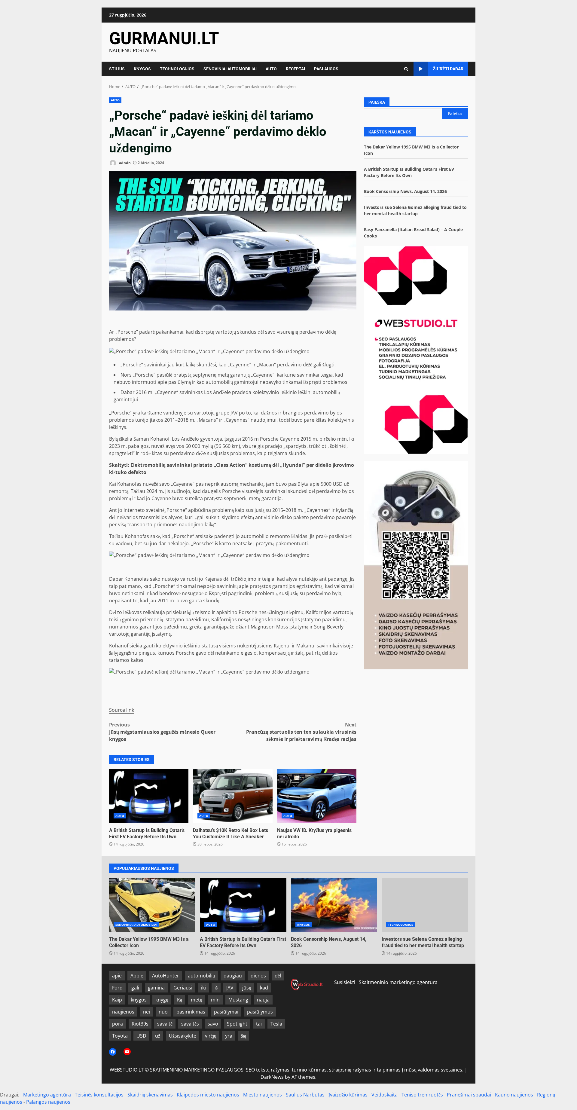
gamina (156, 987)
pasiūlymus (260, 1011)
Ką (179, 999)
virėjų (210, 1035)
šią (243, 1035)
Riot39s (140, 1023)
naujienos (123, 1011)
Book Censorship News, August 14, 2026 (405, 191)
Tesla (276, 1023)
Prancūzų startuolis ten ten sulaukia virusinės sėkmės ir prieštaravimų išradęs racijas (301, 731)
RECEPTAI (295, 68)
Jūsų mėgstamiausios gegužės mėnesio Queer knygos (162, 731)
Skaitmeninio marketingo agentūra (398, 982)
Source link (121, 710)
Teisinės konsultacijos (99, 1094)
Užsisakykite (182, 1035)
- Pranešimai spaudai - (469, 1094)
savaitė (164, 1023)
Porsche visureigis (242, 491)
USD (141, 1035)
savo (213, 1023)
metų (196, 999)
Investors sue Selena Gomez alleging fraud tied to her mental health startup (425, 905)
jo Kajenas (210, 579)
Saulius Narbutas (305, 1094)
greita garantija (206, 626)
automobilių (201, 975)
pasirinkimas (190, 1011)
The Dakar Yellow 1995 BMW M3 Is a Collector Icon (152, 905)
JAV (230, 987)
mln (215, 999)
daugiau (233, 975)
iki (203, 987)
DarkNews (272, 1077)
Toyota (120, 1035)
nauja (263, 999)
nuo (163, 1011)
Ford (117, 987)
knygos (139, 999)
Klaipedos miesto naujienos (208, 1094)
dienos (258, 975)
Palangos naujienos (48, 1102)
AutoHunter (165, 975)
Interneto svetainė (144, 510)
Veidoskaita (384, 1094)
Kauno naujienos (514, 1094)
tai (259, 1023)
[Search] (406, 69)
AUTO (271, 68)
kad (264, 987)
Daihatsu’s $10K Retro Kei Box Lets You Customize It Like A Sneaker (232, 796)
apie (117, 975)
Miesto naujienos (262, 1094)
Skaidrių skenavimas (150, 1094)
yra (228, 1035)
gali (135, 987)
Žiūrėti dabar (448, 68)
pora (117, 1023)
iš (216, 987)
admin (124, 162)
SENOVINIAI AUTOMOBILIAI (230, 68)
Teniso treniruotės (422, 1094)
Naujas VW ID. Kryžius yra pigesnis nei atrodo (316, 796)
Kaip (117, 999)
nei (146, 1011)
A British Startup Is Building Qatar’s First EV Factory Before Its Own (148, 796)
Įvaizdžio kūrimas (348, 1094)
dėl (278, 975)
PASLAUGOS (326, 68)
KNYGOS (142, 68)
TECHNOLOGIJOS (177, 68)
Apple (136, 975)
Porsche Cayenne (279, 439)
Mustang (238, 999)
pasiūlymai (226, 1011)
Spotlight (237, 1023)
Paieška (376, 102)
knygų (161, 999)
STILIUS (117, 68)
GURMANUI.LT (164, 38)
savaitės (190, 1023)
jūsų (246, 987)
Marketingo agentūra (47, 1094)
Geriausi (182, 987)
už (157, 1035)
